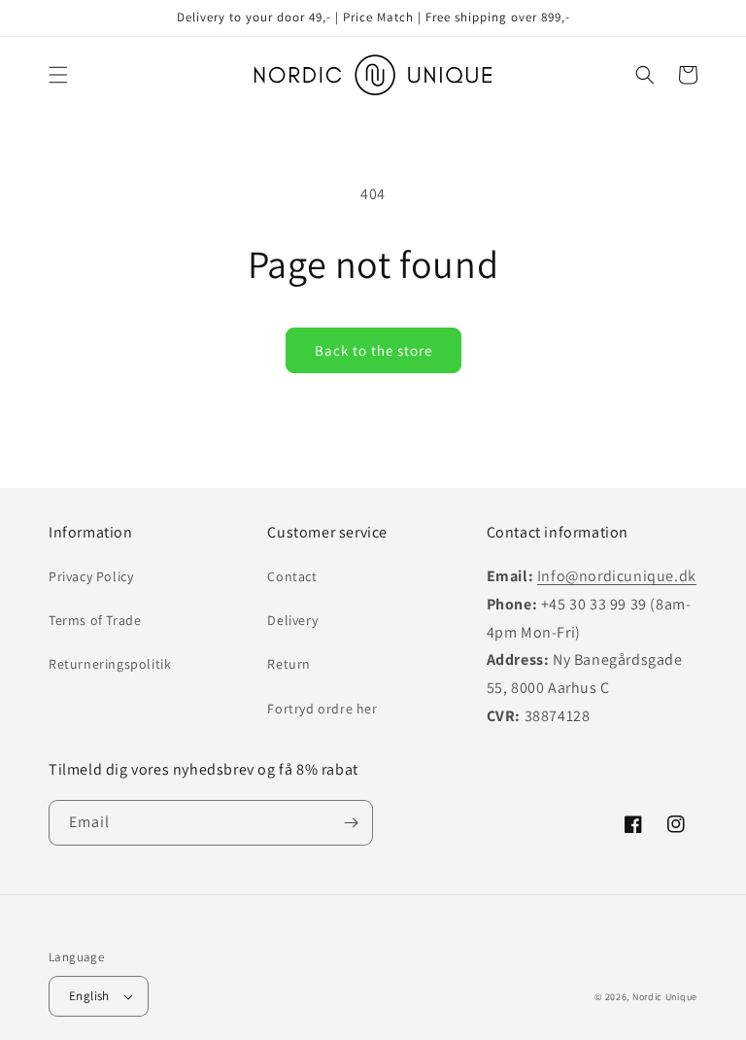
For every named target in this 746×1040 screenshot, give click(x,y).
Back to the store (373, 350)
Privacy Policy (91, 576)
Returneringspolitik (110, 664)
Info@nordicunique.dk (616, 576)
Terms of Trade (95, 620)
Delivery (292, 620)
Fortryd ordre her (322, 708)
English (89, 996)
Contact (292, 576)
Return (289, 664)
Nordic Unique (664, 996)
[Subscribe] (350, 823)
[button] (58, 74)
